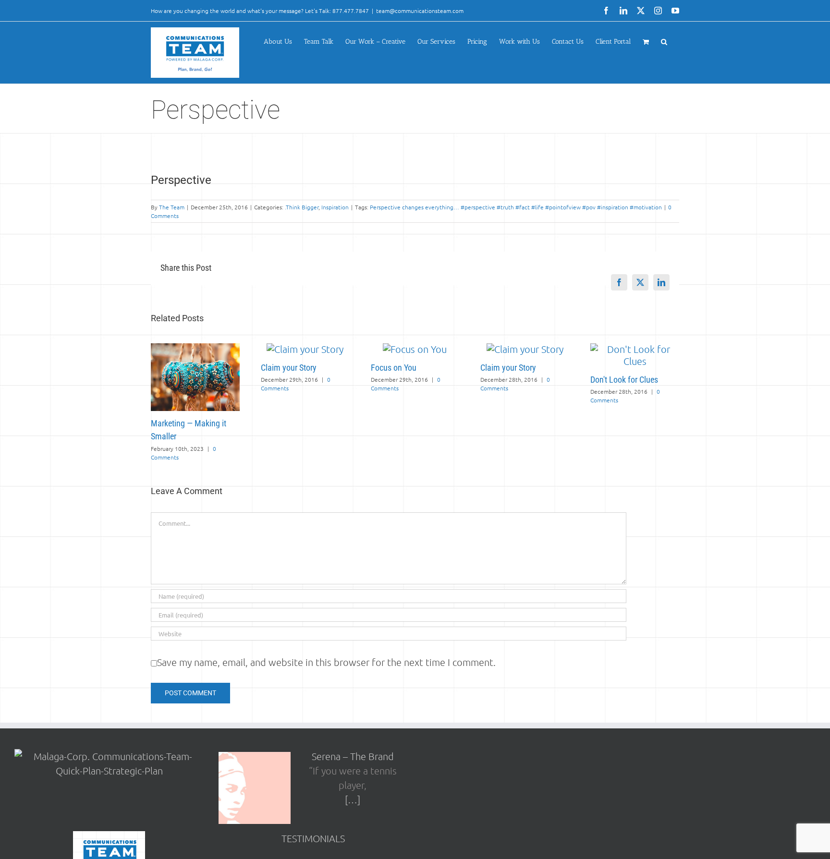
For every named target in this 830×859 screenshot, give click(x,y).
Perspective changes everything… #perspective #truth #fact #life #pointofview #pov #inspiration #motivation (516, 207)
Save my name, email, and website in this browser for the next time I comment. (326, 662)
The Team (171, 207)
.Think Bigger (301, 207)
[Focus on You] (415, 349)
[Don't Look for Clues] (634, 349)
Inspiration (335, 207)
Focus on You (393, 368)
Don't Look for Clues (624, 380)
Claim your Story (289, 368)
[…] (352, 799)
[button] (664, 42)
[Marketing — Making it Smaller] (195, 349)
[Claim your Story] (305, 349)
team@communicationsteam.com (420, 10)
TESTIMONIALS (313, 838)
